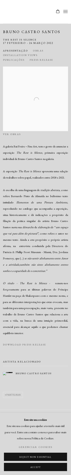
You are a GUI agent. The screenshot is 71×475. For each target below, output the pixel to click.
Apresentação (15, 50)
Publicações (14, 59)
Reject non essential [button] (35, 457)
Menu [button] (65, 12)
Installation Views (20, 55)
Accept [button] (35, 467)
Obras (38, 50)
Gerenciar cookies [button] (35, 447)
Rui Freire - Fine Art (17, 12)
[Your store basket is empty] (57, 12)
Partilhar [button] (14, 394)
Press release (41, 59)
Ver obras (12, 134)
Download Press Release (24, 344)
